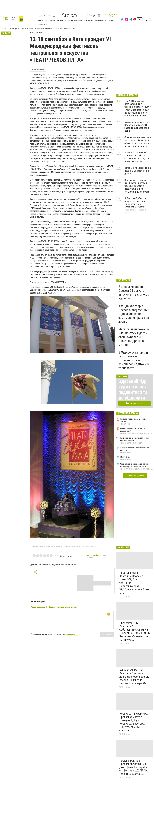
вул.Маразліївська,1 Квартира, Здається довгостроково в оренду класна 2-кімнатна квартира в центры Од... (134, 676)
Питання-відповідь (75, 20)
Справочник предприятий (69, 15)
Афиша (111, 20)
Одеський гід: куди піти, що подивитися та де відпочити (132, 389)
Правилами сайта (73, 634)
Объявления (88, 20)
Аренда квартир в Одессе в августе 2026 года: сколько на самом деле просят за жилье (133, 313)
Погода (40, 20)
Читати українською (38, 69)
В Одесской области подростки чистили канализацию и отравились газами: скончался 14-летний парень (135, 205)
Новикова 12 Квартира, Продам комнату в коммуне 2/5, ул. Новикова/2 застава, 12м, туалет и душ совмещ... (133, 722)
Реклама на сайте (110, 15)
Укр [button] (139, 19)
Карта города (50, 20)
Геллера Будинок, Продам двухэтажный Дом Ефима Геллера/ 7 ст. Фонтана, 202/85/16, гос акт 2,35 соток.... (133, 767)
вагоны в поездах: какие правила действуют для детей (137, 170)
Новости (45, 15)
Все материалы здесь (134, 403)
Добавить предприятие (135, 475)
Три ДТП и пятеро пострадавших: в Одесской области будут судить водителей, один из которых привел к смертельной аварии (137, 108)
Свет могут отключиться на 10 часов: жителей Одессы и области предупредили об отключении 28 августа (137, 186)
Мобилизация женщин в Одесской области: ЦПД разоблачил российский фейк (137, 126)
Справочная (61, 20)
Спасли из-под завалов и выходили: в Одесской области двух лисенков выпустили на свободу (137, 141)
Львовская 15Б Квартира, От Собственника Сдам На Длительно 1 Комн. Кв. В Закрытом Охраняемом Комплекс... (134, 631)
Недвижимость (100, 20)
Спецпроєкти (42, 24)
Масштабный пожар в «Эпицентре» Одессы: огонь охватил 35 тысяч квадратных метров (133, 337)
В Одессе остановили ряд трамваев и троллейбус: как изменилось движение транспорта (134, 360)
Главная (3, 28)
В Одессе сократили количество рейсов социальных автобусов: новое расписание (137, 157)
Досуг (92, 15)
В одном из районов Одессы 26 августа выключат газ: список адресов (133, 292)
